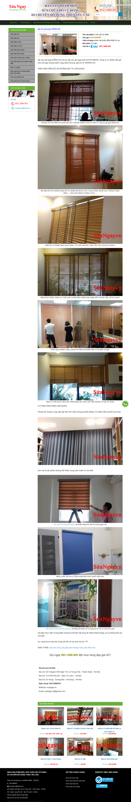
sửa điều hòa (89, 647)
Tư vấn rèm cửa (25, 22)
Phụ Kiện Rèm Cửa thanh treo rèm (21, 62)
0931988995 (13, 783)
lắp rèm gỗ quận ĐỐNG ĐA (49, 29)
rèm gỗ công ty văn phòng (51, 759)
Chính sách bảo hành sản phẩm (75, 781)
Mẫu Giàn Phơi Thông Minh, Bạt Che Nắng (47, 22)
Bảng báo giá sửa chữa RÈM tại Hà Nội (75, 22)
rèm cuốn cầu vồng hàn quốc (64, 524)
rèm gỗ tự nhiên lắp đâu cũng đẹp (80, 728)
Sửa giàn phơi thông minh (20, 81)
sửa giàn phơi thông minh (72, 647)
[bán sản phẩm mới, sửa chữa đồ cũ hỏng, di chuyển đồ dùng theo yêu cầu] (17, 8)
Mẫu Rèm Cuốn (15, 42)
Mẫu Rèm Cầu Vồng (17, 54)
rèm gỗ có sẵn (80, 759)
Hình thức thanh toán (72, 778)
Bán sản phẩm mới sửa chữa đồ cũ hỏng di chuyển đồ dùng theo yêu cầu (60, 10)
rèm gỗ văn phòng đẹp (109, 759)
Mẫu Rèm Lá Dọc (16, 46)
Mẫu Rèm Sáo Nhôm (17, 50)
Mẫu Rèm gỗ (14, 38)
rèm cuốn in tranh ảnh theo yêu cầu (58, 629)
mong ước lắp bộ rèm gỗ (50, 728)
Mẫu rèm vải (14, 34)
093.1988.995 (105, 46)
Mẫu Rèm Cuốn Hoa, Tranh (20, 58)
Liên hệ (93, 22)
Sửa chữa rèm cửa (17, 77)
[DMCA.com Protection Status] (102, 786)
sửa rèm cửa (54, 647)
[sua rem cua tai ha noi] (104, 780)
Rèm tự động (15, 67)
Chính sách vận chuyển (73, 786)
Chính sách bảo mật (72, 784)
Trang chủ (13, 22)
